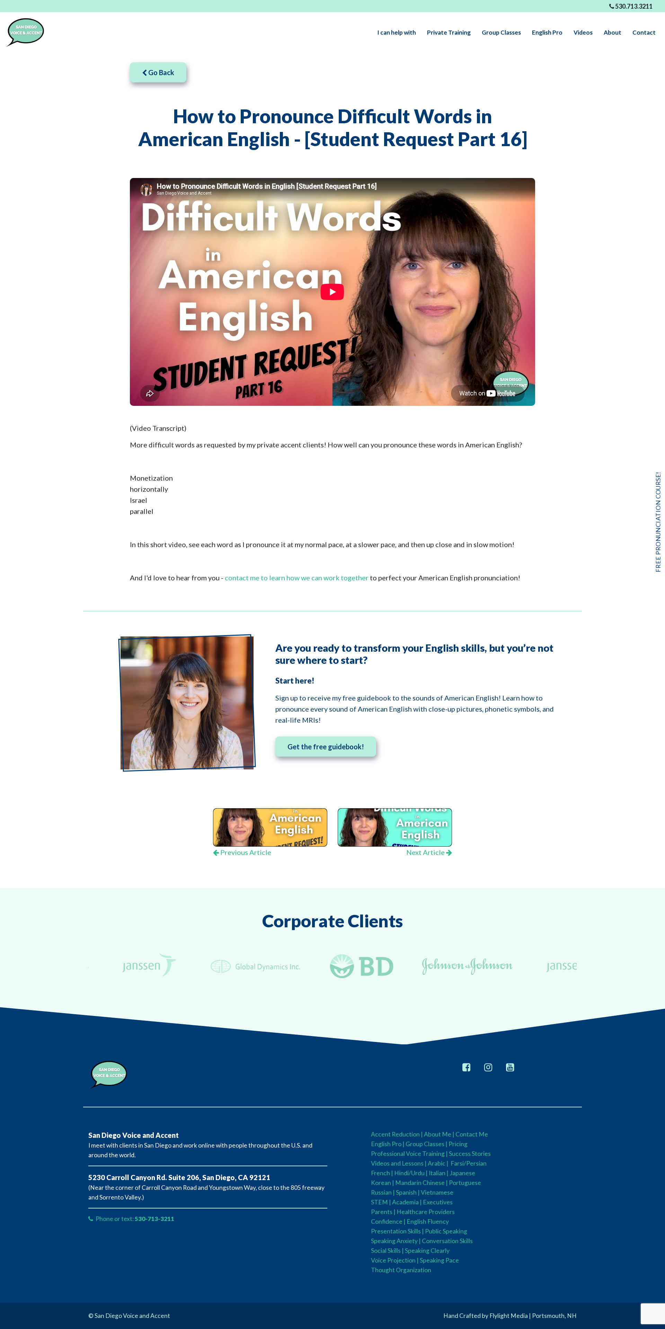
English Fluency (428, 1221)
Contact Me (471, 1134)
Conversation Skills (447, 1241)
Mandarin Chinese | (421, 1182)
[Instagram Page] (488, 1067)
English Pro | (388, 1144)
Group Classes (425, 1144)
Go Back (160, 72)
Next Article (426, 852)
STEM (379, 1202)
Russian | (383, 1192)
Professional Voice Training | (410, 1153)
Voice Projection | (395, 1260)
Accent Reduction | (397, 1134)
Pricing (458, 1144)
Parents (381, 1211)
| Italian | (438, 1173)
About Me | (439, 1134)
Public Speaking (446, 1231)
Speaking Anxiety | (396, 1241)
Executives (438, 1202)
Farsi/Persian (468, 1163)
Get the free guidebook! (325, 746)
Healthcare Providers (426, 1211)
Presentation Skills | (397, 1231)
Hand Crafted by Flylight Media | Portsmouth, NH (510, 1315)
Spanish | (408, 1192)
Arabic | (438, 1163)
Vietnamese (437, 1192)
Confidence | (388, 1221)
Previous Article (245, 852)
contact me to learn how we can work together (297, 577)
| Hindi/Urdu (408, 1173)
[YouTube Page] (510, 1067)
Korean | (382, 1182)
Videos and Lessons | (399, 1163)
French (380, 1173)
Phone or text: (134, 1218)
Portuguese (465, 1182)
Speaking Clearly (427, 1250)
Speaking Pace (439, 1260)
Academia (405, 1202)
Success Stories (470, 1153)
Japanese (462, 1173)
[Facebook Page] (466, 1067)
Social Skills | (387, 1250)
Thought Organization (401, 1270)
